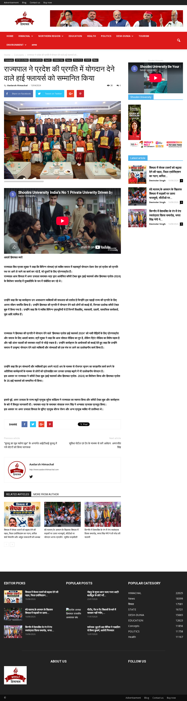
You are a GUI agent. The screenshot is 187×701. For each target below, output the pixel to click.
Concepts (9, 60)
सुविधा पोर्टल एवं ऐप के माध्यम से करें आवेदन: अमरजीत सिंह (95, 445)
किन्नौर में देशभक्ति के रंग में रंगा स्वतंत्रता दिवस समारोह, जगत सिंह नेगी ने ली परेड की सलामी (102, 533)
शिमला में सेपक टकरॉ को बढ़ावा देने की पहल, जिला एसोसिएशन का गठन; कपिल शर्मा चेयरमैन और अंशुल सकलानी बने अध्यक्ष (22, 533)
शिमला (95, 60)
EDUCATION (75, 36)
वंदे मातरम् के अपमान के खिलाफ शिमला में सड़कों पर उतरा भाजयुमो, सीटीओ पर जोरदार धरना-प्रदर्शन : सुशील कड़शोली (61, 533)
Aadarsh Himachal (17, 85)
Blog (24, 2)
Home (10, 36)
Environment (15, 44)
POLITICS (106, 36)
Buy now (47, 2)
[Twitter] (32, 477)
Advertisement (11, 2)
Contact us (35, 2)
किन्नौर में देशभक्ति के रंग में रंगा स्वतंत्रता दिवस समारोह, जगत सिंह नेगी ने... (165, 215)
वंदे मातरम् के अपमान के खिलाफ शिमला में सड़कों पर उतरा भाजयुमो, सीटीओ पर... (165, 194)
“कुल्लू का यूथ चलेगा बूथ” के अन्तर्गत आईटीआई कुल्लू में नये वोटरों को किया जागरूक (30, 445)
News (68, 60)
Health (91, 36)
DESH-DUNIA (123, 36)
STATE (87, 60)
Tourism (144, 36)
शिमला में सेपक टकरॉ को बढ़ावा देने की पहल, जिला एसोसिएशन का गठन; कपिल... (165, 172)
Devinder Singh (157, 180)
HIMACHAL (24, 36)
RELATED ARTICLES (17, 494)
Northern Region (49, 36)
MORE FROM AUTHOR (46, 494)
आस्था (34, 44)
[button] (178, 40)
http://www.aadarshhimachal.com (44, 469)
